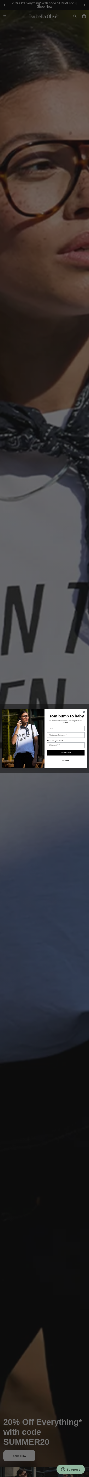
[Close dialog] (84, 712)
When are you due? (55, 741)
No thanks (66, 760)
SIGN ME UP (66, 753)
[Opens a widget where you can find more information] (70, 1470)
